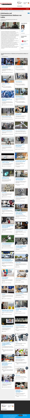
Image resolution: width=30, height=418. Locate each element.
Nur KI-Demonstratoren (5, 56)
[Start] (6, 4)
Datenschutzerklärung (12, 417)
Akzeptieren (20, 415)
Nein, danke (24, 415)
